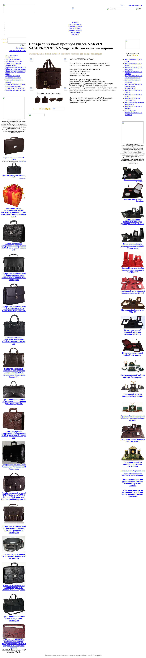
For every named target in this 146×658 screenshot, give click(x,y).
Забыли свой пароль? (17, 51)
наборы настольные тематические (132, 99)
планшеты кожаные (13, 78)
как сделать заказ (75, 24)
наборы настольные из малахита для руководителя (133, 86)
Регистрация (21, 48)
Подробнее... (22, 161)
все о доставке (75, 28)
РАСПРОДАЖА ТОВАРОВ (11, 56)
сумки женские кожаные (15, 88)
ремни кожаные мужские (15, 84)
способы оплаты (75, 26)
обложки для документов (15, 90)
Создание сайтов (67, 656)
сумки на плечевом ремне (15, 70)
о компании (75, 32)
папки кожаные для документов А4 (13, 64)
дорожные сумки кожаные (15, 68)
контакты (75, 34)
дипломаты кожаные (13, 61)
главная (75, 22)
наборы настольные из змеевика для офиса (133, 77)
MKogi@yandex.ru (135, 5)
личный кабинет (75, 30)
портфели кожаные (12, 59)
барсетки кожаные (12, 76)
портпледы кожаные (13, 86)
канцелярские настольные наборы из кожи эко (133, 113)
